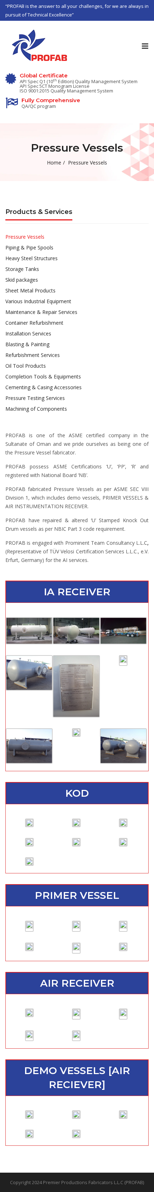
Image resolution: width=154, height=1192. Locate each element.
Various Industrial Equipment (38, 301)
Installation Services (28, 333)
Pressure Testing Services (35, 398)
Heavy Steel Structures (31, 258)
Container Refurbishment (34, 322)
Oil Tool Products (25, 365)
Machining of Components (36, 408)
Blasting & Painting (27, 344)
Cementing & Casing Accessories (43, 387)
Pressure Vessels (24, 236)
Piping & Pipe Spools (29, 247)
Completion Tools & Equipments (43, 376)
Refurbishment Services (32, 355)
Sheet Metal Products (30, 290)
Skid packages (21, 279)
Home (54, 162)
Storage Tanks (22, 269)
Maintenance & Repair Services (41, 312)
